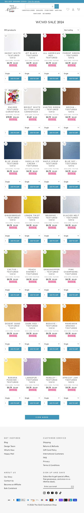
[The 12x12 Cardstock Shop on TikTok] (60, 493)
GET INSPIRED (47, 13)
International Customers (53, 454)
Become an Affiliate (12, 484)
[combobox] (42, 6)
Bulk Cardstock (10, 488)
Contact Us (9, 481)
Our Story (8, 477)
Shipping (47, 442)
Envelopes (39, 10)
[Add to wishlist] (6, 36)
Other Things (49, 10)
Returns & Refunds (51, 446)
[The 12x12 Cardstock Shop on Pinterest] (56, 493)
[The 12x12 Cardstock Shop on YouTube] (52, 493)
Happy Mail (9, 454)
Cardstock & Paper (28, 10)
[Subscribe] (72, 486)
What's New (37, 13)
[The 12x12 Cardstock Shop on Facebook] (48, 493)
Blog (6, 442)
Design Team (9, 446)
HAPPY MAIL (58, 10)
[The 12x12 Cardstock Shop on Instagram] (44, 493)
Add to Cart (15, 78)
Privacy (46, 461)
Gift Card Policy (50, 450)
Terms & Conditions (51, 465)
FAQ (45, 457)
